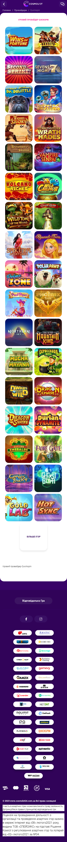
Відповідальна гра (33, 600)
